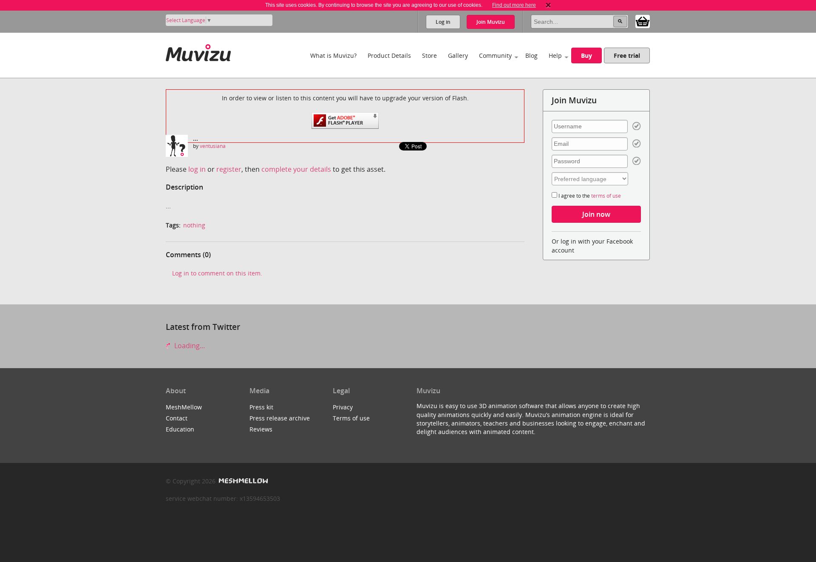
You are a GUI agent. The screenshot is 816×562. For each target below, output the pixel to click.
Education (180, 429)
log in (197, 169)
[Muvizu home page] (198, 51)
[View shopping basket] (642, 21)
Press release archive (279, 418)
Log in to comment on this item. (217, 273)
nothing (194, 225)
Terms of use (351, 418)
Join (490, 22)
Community (495, 55)
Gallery (458, 55)
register (228, 169)
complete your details (296, 169)
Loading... (189, 345)
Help (555, 55)
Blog (531, 55)
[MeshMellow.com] (242, 481)
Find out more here (514, 5)
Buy (586, 55)
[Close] (548, 5)
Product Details (389, 55)
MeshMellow (184, 407)
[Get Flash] (345, 120)
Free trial (627, 55)
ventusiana (213, 146)
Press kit (261, 407)
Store (429, 55)
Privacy (343, 407)
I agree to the (589, 195)
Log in (443, 22)
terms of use (606, 195)
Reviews (260, 429)
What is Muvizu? (333, 55)
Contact (176, 418)
